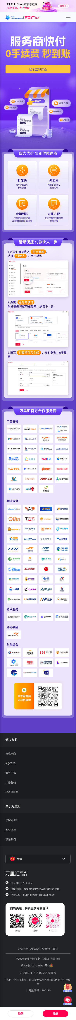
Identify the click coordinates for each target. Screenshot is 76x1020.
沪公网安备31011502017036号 (38, 973)
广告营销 (11, 782)
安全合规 (11, 829)
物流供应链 (12, 792)
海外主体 (11, 773)
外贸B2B (10, 763)
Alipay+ (34, 948)
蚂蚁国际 (23, 948)
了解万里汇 (12, 820)
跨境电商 (11, 753)
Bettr (55, 948)
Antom (46, 948)
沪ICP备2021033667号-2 (35, 965)
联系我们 (11, 839)
